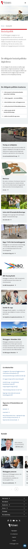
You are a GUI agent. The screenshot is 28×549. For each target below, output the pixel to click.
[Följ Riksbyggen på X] (19, 520)
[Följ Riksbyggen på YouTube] (14, 520)
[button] (25, 546)
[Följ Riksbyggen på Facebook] (8, 520)
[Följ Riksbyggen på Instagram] (10, 520)
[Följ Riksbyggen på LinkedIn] (16, 520)
